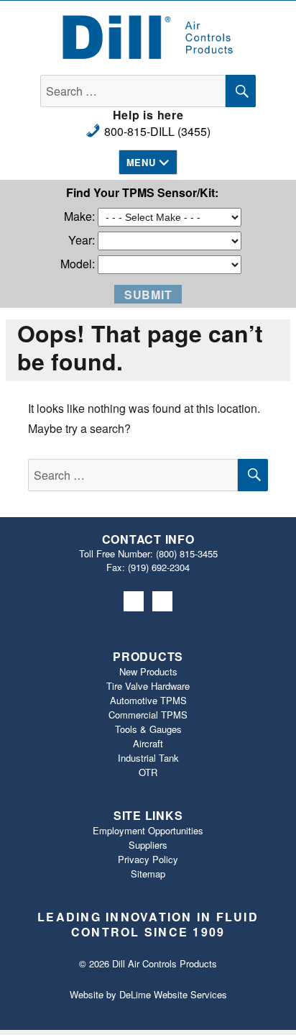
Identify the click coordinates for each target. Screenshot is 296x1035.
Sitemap (148, 873)
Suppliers (148, 845)
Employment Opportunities (148, 830)
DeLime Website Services (173, 994)
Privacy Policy (148, 859)
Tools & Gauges (148, 729)
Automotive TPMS (148, 700)
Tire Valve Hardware (148, 686)
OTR (148, 772)
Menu (140, 162)
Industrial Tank (148, 758)
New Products (148, 671)
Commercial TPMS (148, 714)
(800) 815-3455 (187, 553)
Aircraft (148, 743)
